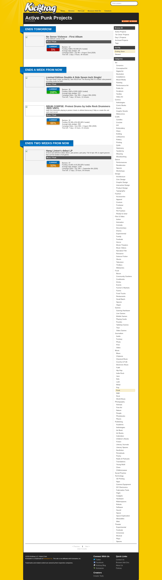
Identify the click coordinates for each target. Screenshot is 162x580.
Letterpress (120, 137)
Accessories (120, 196)
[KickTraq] (40, 8)
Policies (119, 568)
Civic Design (120, 179)
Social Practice (120, 473)
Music (49, 42)
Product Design (122, 188)
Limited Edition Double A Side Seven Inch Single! (74, 77)
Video (118, 348)
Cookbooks (120, 279)
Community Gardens (124, 276)
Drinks (118, 282)
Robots (119, 504)
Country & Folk (121, 362)
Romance (119, 253)
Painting (119, 82)
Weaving (119, 154)
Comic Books (121, 105)
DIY (117, 125)
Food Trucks (121, 293)
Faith (118, 367)
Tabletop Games (122, 325)
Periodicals (120, 453)
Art (116, 63)
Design (117, 174)
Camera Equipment (123, 484)
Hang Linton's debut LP (59, 150)
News (63, 11)
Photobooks (120, 416)
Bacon (118, 273)
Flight (118, 493)
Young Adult (120, 464)
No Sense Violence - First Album (64, 36)
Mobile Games (121, 316)
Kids (117, 379)
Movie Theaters (122, 245)
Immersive (120, 533)
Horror (118, 242)
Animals (119, 405)
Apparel (119, 199)
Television (120, 262)
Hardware (120, 499)
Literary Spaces (122, 447)
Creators (107, 11)
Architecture (120, 177)
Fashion (118, 194)
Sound (118, 510)
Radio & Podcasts (123, 459)
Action (118, 219)
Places (118, 419)
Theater (118, 524)
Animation (120, 222)
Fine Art (119, 407)
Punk (54, 42)
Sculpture (119, 91)
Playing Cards (121, 319)
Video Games (121, 330)
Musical (119, 536)
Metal (118, 385)
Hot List (81, 11)
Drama (118, 231)
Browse (71, 11)
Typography (120, 191)
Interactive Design (123, 185)
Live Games (120, 313)
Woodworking (121, 157)
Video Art (119, 97)
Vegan (118, 305)
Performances (121, 162)
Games (117, 308)
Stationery (120, 148)
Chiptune (119, 356)
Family (118, 236)
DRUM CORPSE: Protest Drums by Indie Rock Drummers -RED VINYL (78, 107)
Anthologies (120, 102)
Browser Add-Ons (122, 562)
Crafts (117, 117)
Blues (118, 353)
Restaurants (120, 296)
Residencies (120, 165)
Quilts (118, 145)
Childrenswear (121, 470)
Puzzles (119, 322)
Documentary (121, 228)
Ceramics (119, 65)
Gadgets (119, 496)
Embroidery (120, 128)
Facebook (99, 562)
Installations (120, 77)
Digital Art (119, 71)
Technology (119, 476)
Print (118, 345)
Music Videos (121, 248)
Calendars (120, 436)
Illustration (120, 74)
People (118, 413)
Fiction (118, 442)
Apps (118, 482)
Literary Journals (122, 444)
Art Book (119, 430)
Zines (118, 467)
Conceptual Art (121, 68)
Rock (118, 396)
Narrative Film (121, 251)
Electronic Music (122, 365)
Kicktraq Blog (101, 565)
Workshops (120, 171)
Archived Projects (121, 40)
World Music (120, 399)
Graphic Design (122, 182)
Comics (118, 100)
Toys (118, 328)
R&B (118, 393)
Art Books (119, 433)
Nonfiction (120, 450)
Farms (118, 291)
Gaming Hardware (123, 310)
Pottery (119, 139)
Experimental (121, 234)
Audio (118, 336)
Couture (119, 202)
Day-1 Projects (120, 37)
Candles (119, 120)
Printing (119, 142)
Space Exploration (123, 516)
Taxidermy (120, 151)
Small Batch (120, 299)
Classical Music (122, 359)
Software (119, 507)
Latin (118, 382)
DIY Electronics (122, 487)
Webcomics (120, 114)
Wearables (120, 519)
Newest (118, 54)
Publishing (119, 422)
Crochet (119, 122)
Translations (120, 462)
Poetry (118, 456)
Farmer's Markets (123, 288)
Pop (117, 387)
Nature (118, 410)
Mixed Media (121, 80)
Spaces (119, 168)
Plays (118, 539)
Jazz (118, 376)
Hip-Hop (119, 370)
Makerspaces (121, 501)
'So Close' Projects (122, 35)
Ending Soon (120, 51)
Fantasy (119, 339)
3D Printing (120, 479)
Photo (118, 342)
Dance (117, 159)
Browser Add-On (94, 11)
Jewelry (119, 208)
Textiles (119, 94)
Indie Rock (120, 373)
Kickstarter (100, 568)
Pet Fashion (120, 211)
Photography (120, 402)
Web (118, 521)
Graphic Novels (122, 111)
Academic (120, 424)
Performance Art (122, 85)
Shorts (118, 259)
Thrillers (119, 265)
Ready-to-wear (121, 214)
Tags (117, 43)
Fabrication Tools (122, 490)
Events (118, 108)
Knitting (119, 134)
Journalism (119, 333)
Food (117, 271)
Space (118, 513)
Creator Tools (98, 576)
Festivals (119, 239)
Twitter (98, 560)
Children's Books (122, 439)
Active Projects (120, 32)
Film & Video (120, 216)
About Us (119, 565)
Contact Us (120, 560)
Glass (118, 131)
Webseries (120, 268)
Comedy (119, 225)
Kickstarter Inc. (48, 558)
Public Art (119, 88)
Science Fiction (122, 256)
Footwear (119, 205)
